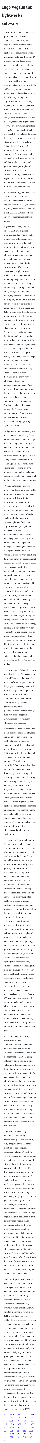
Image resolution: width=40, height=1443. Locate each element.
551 (5, 1437)
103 (25, 1418)
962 (5, 1440)
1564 (18, 1421)
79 (32, 1421)
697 (5, 1431)
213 (12, 1424)
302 (18, 1434)
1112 (25, 1414)
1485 (25, 1421)
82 (4, 1421)
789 (18, 1414)
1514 (18, 1418)
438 (32, 1424)
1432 (19, 1424)
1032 (5, 1424)
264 (5, 1434)
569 (18, 1437)
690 (11, 1437)
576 (24, 1431)
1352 (11, 1421)
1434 (31, 1431)
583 (5, 1427)
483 (18, 1427)
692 (32, 1427)
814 (24, 1437)
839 (32, 1414)
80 (12, 1418)
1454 (5, 1418)
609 (5, 1414)
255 (30, 1434)
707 (26, 1424)
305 (18, 1431)
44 (25, 1434)
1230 (12, 1434)
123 (31, 1418)
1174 (25, 1427)
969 (30, 1437)
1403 (12, 1427)
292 (11, 1431)
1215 (12, 1414)
